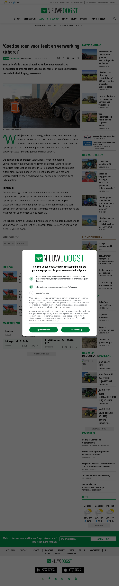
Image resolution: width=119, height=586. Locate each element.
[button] (59, 293)
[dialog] (59, 293)
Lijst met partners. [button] (62, 307)
